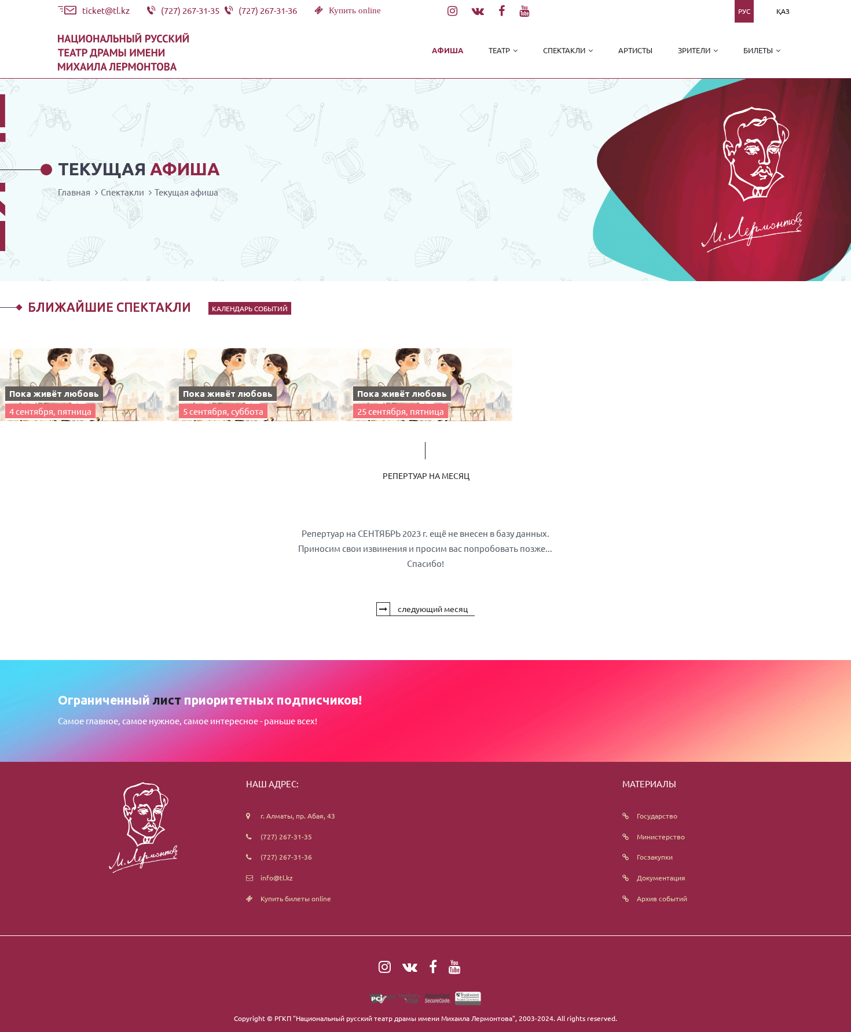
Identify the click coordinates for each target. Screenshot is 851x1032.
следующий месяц (432, 608)
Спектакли (122, 191)
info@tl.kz (277, 877)
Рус (744, 11)
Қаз (783, 11)
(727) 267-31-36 (286, 856)
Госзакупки (655, 856)
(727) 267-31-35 (286, 836)
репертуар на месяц (426, 475)
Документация (661, 877)
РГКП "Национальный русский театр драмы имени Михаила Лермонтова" (394, 1018)
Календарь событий (250, 308)
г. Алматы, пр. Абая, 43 (298, 815)
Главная (74, 191)
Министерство (661, 836)
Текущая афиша (186, 191)
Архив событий (662, 898)
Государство (657, 815)
